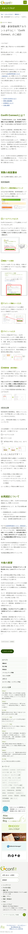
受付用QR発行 (10, 793)
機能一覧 (5, 890)
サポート (4, 782)
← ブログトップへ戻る (7, 651)
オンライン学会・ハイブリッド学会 (11, 681)
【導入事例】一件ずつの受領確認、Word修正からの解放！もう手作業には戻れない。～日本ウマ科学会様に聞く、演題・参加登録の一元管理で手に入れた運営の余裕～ (14, 736)
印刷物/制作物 (10, 790)
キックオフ (4, 780)
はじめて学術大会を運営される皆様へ (11, 761)
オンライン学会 (6, 778)
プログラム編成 (18, 785)
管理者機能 (5, 798)
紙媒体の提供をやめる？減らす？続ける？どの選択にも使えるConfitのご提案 (13, 713)
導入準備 (4, 666)
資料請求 (4, 880)
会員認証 (12, 641)
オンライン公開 (15, 775)
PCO (14, 772)
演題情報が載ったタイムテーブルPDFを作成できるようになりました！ (13, 720)
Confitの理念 (7, 887)
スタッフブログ (9, 14)
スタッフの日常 (6, 675)
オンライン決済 (16, 777)
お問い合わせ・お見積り (8, 875)
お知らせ (4, 678)
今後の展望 (6, 105)
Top (2, 14)
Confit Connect (5, 641)
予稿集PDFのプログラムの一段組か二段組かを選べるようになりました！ (13, 727)
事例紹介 (4, 669)
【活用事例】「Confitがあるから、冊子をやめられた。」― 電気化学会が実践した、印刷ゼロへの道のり (14, 705)
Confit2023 (5, 769)
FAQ (4, 901)
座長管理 (4, 795)
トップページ (7, 885)
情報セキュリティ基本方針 (16, 928)
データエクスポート (13, 782)
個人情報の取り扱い (16, 927)
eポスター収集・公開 (7, 772)
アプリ (19, 772)
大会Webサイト (19, 793)
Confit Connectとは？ (10, 98)
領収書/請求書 (6, 801)
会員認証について (8, 103)
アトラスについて (11, 925)
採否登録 (10, 795)
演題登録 (23, 795)
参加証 (4, 793)
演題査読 (16, 795)
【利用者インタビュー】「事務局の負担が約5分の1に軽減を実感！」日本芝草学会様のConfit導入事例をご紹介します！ (14, 754)
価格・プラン (7, 896)
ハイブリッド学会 (7, 785)
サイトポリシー (22, 925)
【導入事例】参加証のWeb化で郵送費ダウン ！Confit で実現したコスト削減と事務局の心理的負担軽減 (14, 745)
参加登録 (18, 790)
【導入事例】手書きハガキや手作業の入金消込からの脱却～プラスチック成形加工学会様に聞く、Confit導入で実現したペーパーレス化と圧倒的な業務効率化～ (13, 695)
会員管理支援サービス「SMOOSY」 (16, 526)
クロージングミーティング (15, 780)
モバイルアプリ (5, 787)
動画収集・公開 (20, 787)
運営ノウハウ (13, 798)
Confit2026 (12, 769)
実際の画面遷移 (7, 101)
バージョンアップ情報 (8, 672)
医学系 (3, 790)
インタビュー (6, 775)
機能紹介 (17, 14)
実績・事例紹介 (7, 899)
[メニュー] (25, 2)
